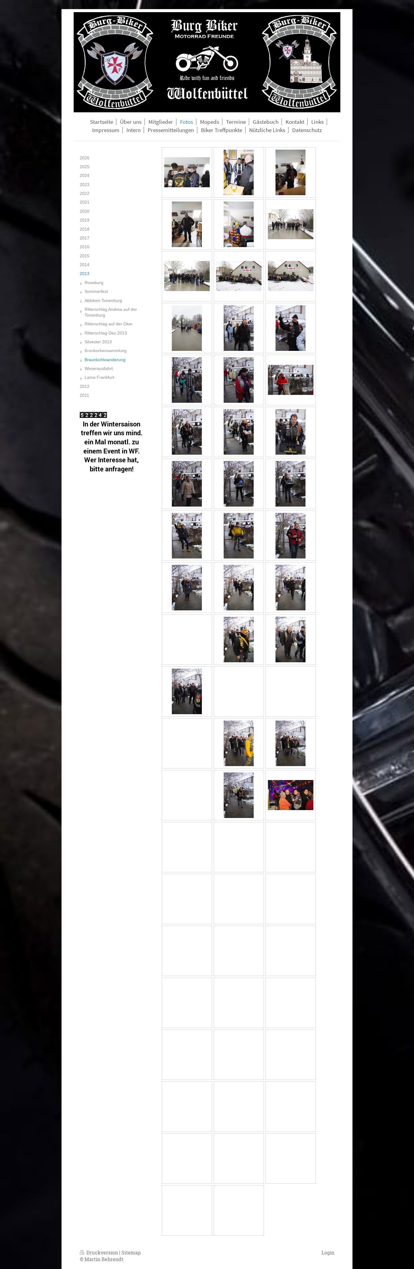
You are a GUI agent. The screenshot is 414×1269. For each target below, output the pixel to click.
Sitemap (131, 1252)
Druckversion (102, 1252)
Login (328, 1252)
